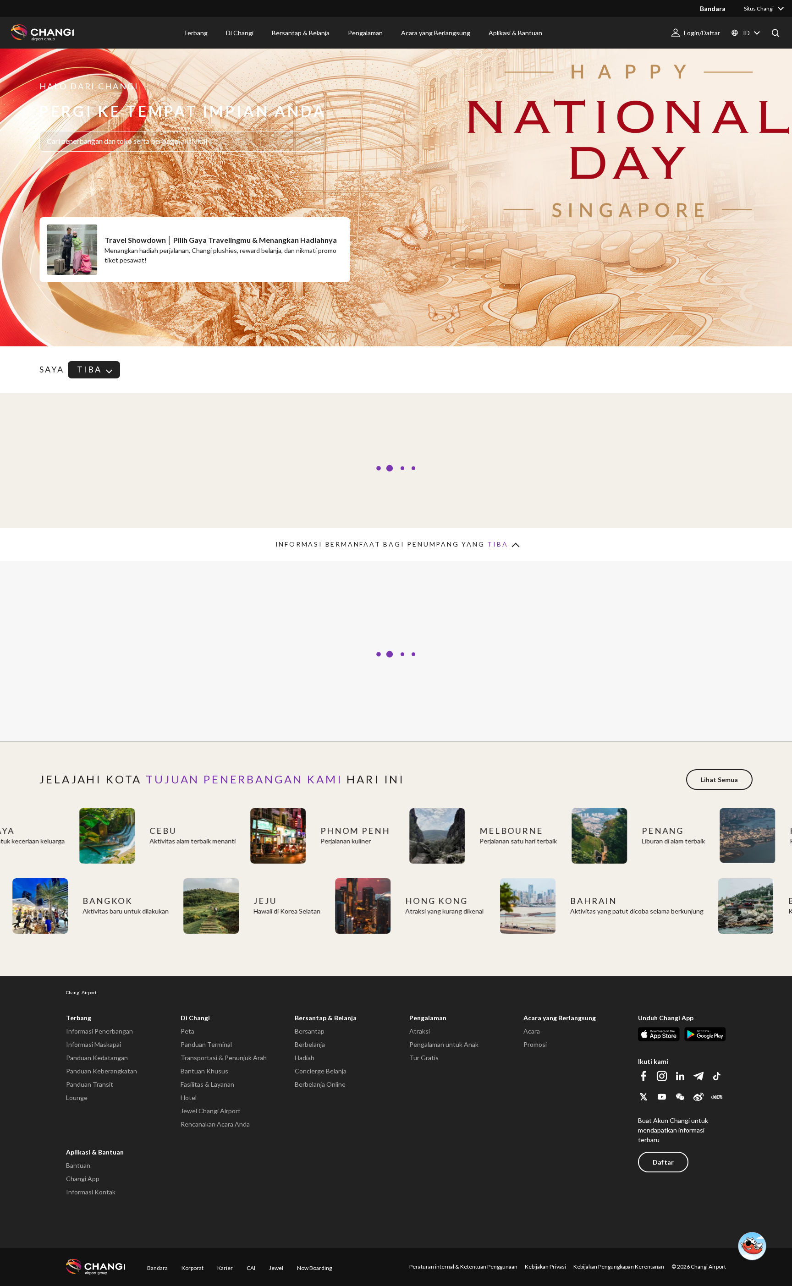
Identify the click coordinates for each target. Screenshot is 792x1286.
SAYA (51, 369)
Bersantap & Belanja (326, 1018)
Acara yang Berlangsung (559, 1018)
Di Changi (195, 1018)
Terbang (78, 1018)
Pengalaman (427, 1018)
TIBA (89, 369)
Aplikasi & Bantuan (95, 1152)
